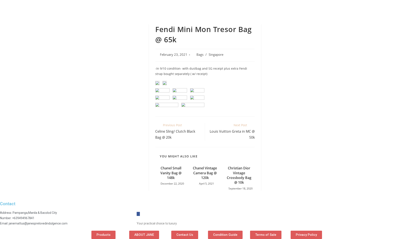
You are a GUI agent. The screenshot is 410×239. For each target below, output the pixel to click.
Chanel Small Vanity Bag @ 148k (171, 173)
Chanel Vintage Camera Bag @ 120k (205, 173)
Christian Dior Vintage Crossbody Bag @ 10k (239, 175)
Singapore (216, 55)
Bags (200, 55)
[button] (103, 235)
